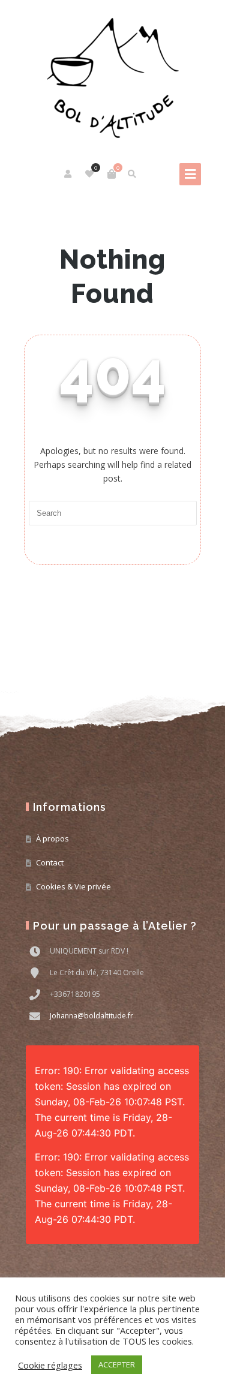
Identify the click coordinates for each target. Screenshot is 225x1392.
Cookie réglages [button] (50, 1365)
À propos (52, 838)
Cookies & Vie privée (73, 886)
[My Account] (68, 174)
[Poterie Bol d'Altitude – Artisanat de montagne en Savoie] (113, 78)
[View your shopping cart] (111, 174)
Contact (50, 862)
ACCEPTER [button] (116, 1364)
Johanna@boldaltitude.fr (91, 1016)
